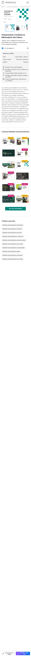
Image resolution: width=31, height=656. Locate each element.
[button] (8, 653)
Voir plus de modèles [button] (15, 208)
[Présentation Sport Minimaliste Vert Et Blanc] (8, 164)
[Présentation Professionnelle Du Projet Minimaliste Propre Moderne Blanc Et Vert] (22, 141)
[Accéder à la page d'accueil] (9, 2)
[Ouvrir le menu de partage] (27, 48)
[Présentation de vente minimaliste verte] (8, 153)
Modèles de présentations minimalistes (13, 225)
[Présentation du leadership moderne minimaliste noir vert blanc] (8, 187)
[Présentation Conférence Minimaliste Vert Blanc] (22, 164)
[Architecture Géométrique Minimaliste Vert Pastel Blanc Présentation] (8, 176)
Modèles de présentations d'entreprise (13, 236)
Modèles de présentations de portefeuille (13, 247)
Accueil (2, 6)
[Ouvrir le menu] (27, 2)
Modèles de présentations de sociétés (13, 244)
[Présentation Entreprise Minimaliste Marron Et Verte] (22, 176)
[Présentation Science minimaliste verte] (22, 187)
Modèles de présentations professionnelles (14, 240)
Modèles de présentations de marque (12, 255)
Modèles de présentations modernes (12, 229)
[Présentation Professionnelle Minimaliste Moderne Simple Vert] (8, 199)
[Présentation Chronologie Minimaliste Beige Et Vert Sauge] (22, 199)
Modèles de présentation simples (11, 251)
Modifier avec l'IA (24, 653)
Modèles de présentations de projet (12, 232)
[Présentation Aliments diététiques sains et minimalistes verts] (22, 153)
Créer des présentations (12, 6)
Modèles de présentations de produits (13, 259)
